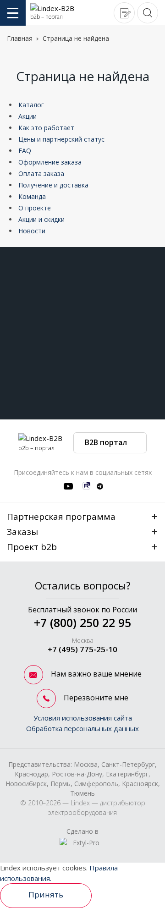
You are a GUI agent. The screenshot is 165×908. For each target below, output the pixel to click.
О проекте (34, 208)
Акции (27, 116)
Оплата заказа (41, 173)
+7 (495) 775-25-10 (82, 649)
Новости (31, 230)
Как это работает (46, 127)
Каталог (31, 104)
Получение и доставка (53, 185)
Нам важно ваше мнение (95, 674)
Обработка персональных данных (82, 728)
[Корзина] (124, 12)
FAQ (24, 150)
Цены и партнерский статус (61, 139)
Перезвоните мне (95, 698)
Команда (32, 196)
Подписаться (136, 378)
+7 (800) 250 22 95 (82, 622)
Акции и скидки (41, 219)
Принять (45, 894)
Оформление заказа (50, 162)
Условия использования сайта (82, 717)
